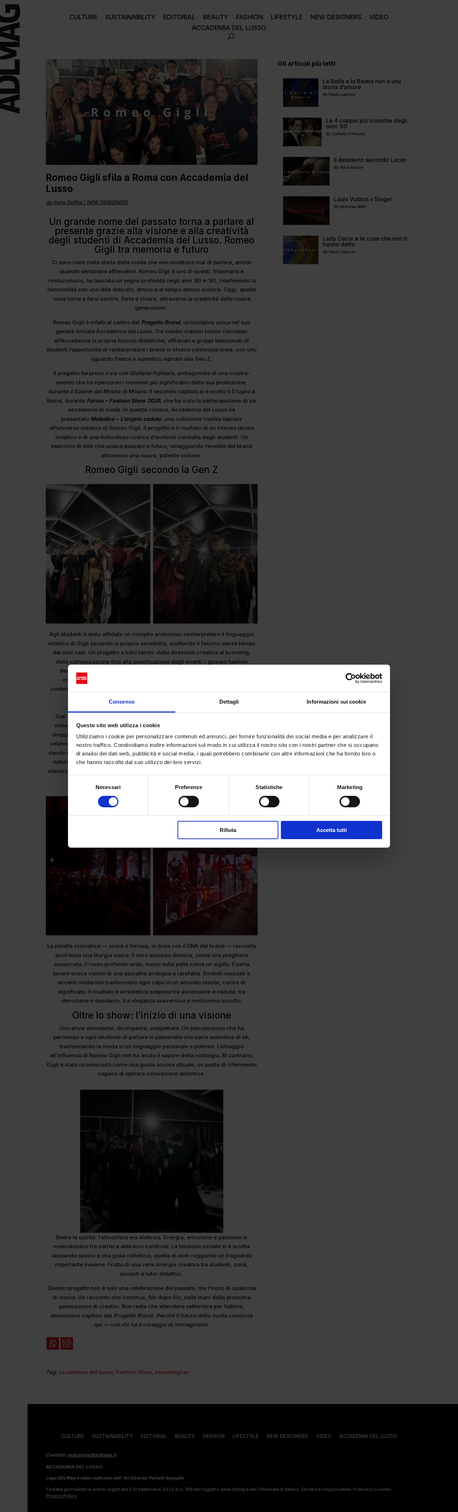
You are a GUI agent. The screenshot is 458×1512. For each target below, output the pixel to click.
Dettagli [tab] (229, 702)
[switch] (189, 801)
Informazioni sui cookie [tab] (336, 702)
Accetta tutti (331, 830)
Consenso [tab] (122, 702)
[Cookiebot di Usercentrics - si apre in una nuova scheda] (351, 678)
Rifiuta (228, 830)
